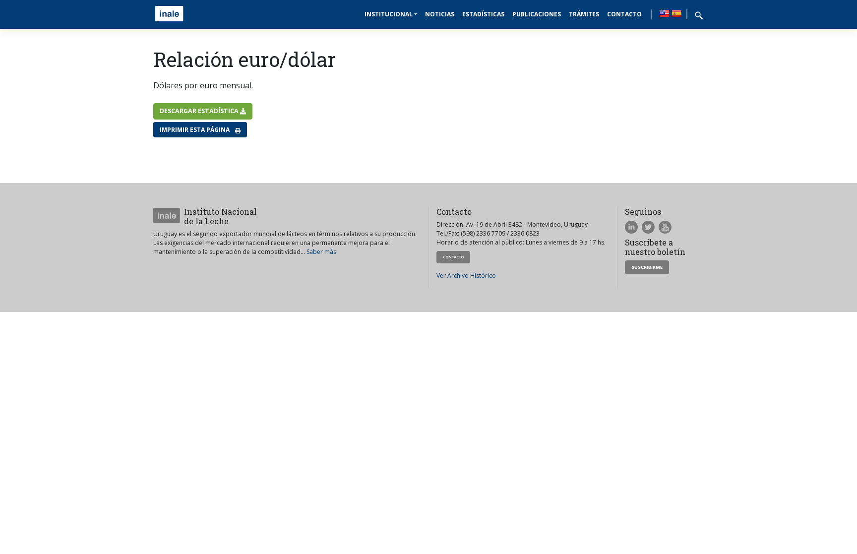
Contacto (624, 14)
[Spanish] (676, 13)
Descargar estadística (200, 111)
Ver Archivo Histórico (466, 275)
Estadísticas (483, 14)
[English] (664, 13)
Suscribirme (647, 267)
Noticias (439, 14)
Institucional (389, 14)
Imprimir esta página (195, 129)
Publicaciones (536, 14)
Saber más (321, 251)
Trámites (584, 14)
